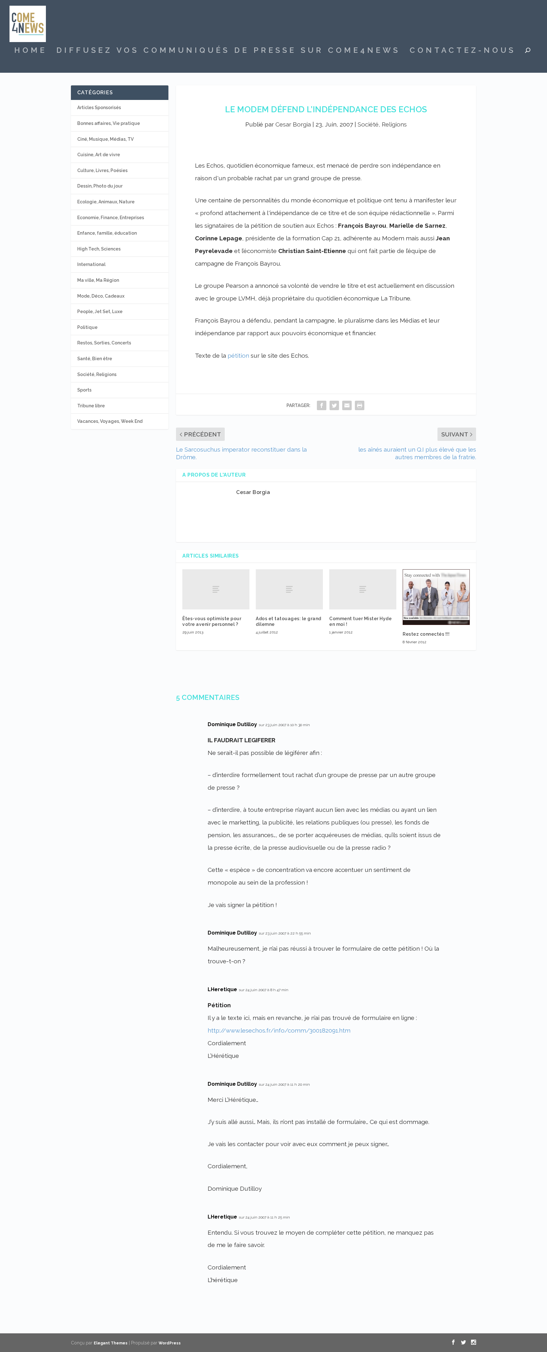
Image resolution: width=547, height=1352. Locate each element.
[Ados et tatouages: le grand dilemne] (289, 589)
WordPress (170, 1343)
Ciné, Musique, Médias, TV (105, 139)
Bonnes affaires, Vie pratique (108, 123)
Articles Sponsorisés (99, 107)
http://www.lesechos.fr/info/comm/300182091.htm (279, 1030)
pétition (238, 355)
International (91, 264)
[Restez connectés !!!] (436, 597)
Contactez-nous (463, 51)
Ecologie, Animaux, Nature (106, 201)
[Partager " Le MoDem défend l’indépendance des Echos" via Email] (347, 405)
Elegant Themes (111, 1343)
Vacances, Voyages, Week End (109, 421)
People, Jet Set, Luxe (100, 311)
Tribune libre (91, 405)
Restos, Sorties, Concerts (104, 342)
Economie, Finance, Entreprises (110, 217)
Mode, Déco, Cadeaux (100, 296)
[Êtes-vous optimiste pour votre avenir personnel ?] (215, 589)
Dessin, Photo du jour (100, 185)
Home (30, 51)
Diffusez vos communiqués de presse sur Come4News (228, 51)
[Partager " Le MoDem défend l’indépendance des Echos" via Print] (359, 405)
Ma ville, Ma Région (98, 280)
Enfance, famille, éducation (107, 233)
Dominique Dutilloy (232, 724)
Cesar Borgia (293, 124)
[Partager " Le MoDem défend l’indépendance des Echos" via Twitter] (334, 405)
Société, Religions (382, 124)
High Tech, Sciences (99, 248)
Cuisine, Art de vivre (98, 154)
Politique (87, 327)
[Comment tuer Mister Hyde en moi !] (362, 589)
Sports (84, 389)
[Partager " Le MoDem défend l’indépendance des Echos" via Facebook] (321, 405)
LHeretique (222, 989)
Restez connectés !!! (426, 634)
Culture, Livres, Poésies (102, 170)
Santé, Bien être (94, 358)
